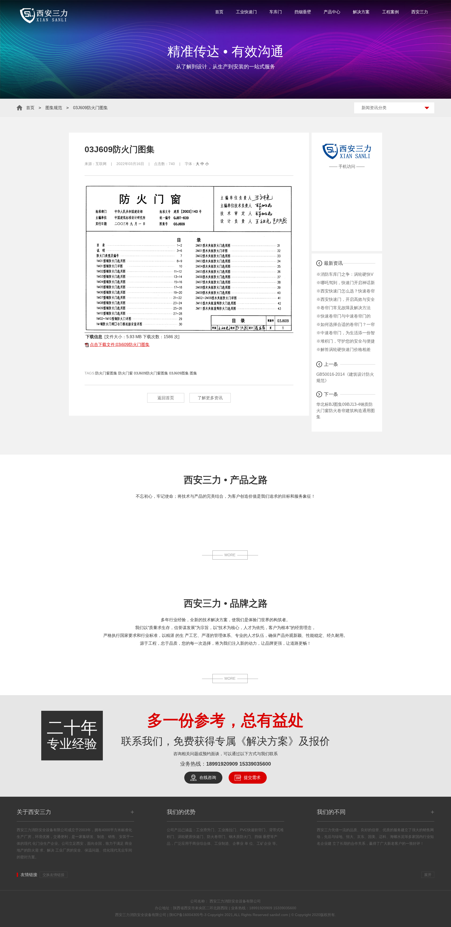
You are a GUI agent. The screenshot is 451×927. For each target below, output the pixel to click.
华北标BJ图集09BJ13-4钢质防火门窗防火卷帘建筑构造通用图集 (345, 410)
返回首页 (165, 398)
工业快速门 (246, 12)
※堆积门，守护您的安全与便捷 (345, 341)
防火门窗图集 (106, 373)
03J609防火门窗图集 (151, 373)
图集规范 (53, 107)
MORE (229, 555)
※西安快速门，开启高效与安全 (345, 299)
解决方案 (361, 12)
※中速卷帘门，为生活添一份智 (345, 333)
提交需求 (252, 777)
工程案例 (390, 12)
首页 (219, 12)
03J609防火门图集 (90, 107)
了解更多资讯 (210, 398)
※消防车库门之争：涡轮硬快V (344, 274)
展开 (427, 875)
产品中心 (332, 12)
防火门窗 (125, 373)
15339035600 (255, 764)
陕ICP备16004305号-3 (187, 915)
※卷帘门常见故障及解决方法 (343, 308)
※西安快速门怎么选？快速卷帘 (345, 291)
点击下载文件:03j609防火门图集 (120, 344)
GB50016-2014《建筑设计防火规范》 (345, 377)
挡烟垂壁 (302, 12)
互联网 (101, 164)
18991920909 (222, 764)
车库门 (275, 12)
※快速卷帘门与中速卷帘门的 (343, 316)
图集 (193, 373)
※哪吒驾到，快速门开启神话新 (345, 282)
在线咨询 (207, 777)
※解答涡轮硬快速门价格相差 (343, 349)
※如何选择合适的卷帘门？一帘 (345, 324)
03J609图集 (179, 373)
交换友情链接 (53, 875)
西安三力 (419, 12)
